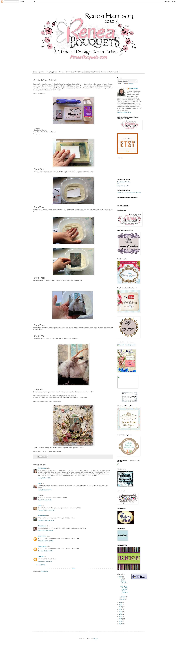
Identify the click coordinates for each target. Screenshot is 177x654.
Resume (61, 72)
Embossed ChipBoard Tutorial (74, 72)
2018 (120, 607)
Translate (130, 83)
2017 (120, 609)
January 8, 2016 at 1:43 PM (45, 540)
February (123, 597)
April (121, 579)
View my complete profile (124, 112)
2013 (120, 619)
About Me (42, 72)
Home (35, 72)
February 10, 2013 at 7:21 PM (46, 510)
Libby (39, 505)
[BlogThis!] (40, 457)
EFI (39, 495)
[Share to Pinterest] (46, 457)
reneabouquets (133, 88)
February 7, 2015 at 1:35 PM (46, 520)
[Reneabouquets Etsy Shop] (118, 184)
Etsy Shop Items (51, 72)
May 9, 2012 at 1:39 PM (44, 490)
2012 (120, 621)
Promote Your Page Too (123, 185)
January (122, 599)
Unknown (40, 556)
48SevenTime (42, 515)
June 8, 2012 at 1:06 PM (44, 500)
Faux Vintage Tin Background (109, 72)
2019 (120, 604)
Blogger (96, 639)
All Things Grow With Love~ (124, 582)
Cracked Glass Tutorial (92, 72)
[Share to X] (42, 457)
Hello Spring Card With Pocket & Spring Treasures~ (123, 590)
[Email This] (38, 457)
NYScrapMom (42, 468)
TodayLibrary (42, 526)
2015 (120, 614)
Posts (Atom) (44, 571)
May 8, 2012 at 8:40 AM (44, 478)
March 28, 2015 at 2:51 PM (45, 530)
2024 (120, 577)
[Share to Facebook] (44, 457)
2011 (120, 623)
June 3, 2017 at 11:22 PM (45, 561)
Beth (39, 483)
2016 (120, 612)
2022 (120, 602)
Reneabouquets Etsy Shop (123, 181)
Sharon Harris (42, 536)
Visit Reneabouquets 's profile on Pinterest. (129, 193)
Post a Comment (40, 564)
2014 (120, 616)
